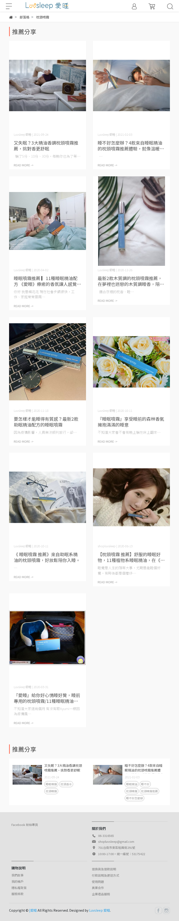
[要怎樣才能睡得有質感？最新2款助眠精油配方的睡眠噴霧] (47, 362)
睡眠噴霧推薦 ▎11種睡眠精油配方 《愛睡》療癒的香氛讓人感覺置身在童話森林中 (47, 281)
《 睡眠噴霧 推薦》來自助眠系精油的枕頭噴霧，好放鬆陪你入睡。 (47, 557)
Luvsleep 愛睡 (99, 910)
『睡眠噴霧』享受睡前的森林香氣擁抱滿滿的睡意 (131, 421)
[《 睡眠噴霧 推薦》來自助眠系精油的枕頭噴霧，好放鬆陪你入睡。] (47, 497)
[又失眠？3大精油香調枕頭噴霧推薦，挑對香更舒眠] (47, 85)
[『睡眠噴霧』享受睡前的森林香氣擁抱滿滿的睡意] (131, 362)
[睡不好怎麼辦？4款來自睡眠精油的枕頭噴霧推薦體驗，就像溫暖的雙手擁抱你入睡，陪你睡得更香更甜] (131, 85)
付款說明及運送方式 (105, 875)
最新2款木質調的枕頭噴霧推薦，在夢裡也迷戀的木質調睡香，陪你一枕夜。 (131, 281)
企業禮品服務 (101, 894)
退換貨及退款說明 (104, 869)
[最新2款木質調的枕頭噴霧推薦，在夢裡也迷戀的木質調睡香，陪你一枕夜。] (131, 221)
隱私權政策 (19, 887)
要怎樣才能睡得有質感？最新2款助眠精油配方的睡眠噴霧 (46, 421)
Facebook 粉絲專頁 (24, 824)
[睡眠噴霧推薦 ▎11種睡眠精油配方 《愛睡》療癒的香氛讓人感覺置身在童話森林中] (47, 221)
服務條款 (17, 894)
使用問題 (98, 881)
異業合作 (98, 887)
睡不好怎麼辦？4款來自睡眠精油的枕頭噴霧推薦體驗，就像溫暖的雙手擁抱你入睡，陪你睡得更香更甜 (131, 145)
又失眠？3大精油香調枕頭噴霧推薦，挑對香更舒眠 (46, 145)
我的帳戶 (17, 881)
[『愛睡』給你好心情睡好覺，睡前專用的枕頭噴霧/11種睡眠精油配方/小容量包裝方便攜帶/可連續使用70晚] (47, 638)
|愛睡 (33, 910)
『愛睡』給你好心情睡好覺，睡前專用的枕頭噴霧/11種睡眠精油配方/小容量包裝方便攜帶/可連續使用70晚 (47, 698)
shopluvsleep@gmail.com (116, 841)
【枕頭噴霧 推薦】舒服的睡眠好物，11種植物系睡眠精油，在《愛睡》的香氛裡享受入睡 (131, 557)
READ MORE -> (24, 165)
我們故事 (17, 875)
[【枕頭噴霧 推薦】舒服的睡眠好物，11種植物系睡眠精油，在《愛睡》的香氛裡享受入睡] (131, 497)
